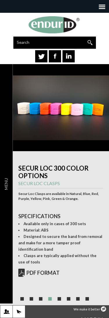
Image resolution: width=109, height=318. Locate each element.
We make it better (87, 309)
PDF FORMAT (43, 273)
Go (90, 43)
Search (23, 42)
